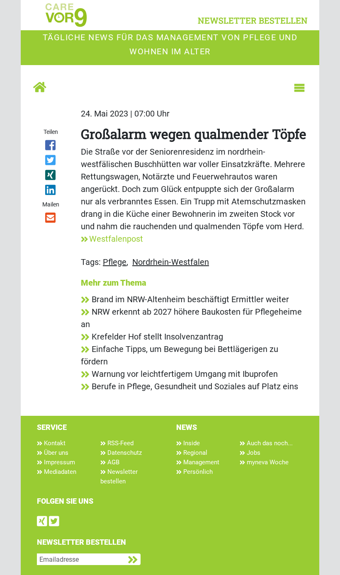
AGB (112, 462)
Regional (194, 452)
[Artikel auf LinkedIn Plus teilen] (50, 191)
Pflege (114, 262)
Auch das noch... (269, 443)
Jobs (252, 452)
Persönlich (197, 472)
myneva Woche (267, 462)
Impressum (58, 462)
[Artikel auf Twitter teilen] (50, 161)
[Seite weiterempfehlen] (50, 219)
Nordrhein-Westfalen (170, 262)
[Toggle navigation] (299, 87)
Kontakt (54, 443)
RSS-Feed (120, 443)
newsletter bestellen (253, 20)
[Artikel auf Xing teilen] (50, 176)
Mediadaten (59, 472)
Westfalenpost (116, 239)
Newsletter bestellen (119, 476)
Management (200, 462)
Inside (191, 443)
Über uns (55, 452)
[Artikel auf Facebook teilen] (50, 146)
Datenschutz (124, 452)
